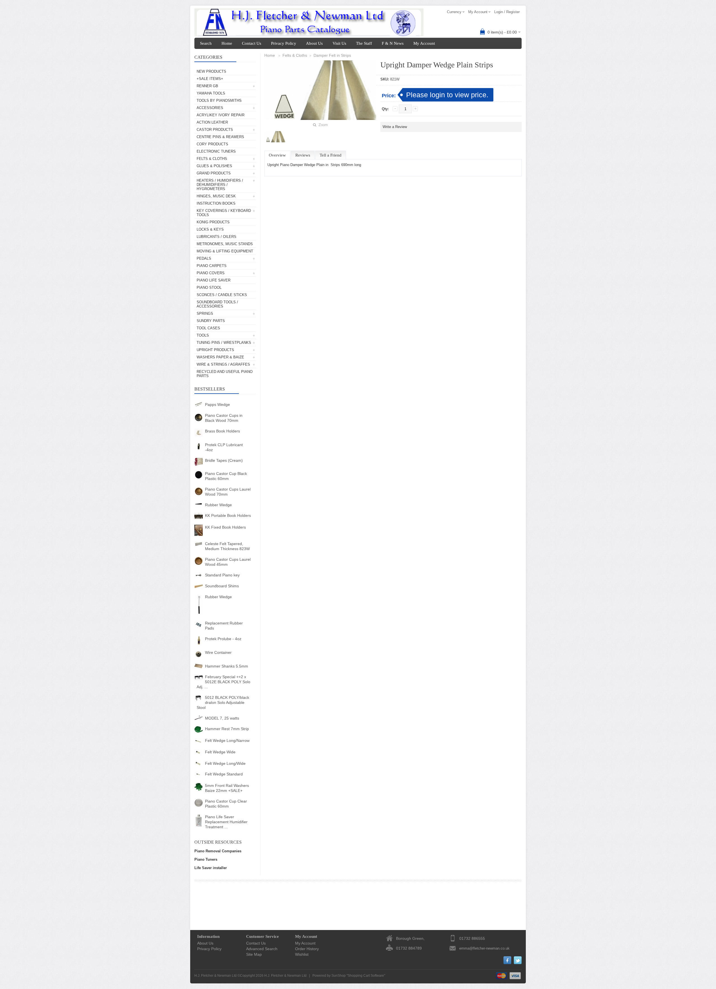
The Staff (364, 43)
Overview (277, 155)
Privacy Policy (283, 43)
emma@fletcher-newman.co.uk (484, 948)
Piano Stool (209, 287)
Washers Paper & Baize (220, 357)
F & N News (393, 43)
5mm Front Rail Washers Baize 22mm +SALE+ (227, 788)
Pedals (204, 258)
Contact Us (251, 43)
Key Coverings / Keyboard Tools (224, 213)
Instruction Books (216, 203)
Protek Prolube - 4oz (223, 639)
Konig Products (213, 222)
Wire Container (218, 652)
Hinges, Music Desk (216, 196)
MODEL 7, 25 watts (222, 718)
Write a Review (395, 127)
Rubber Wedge (218, 505)
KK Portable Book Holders (228, 515)
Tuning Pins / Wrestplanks (224, 342)
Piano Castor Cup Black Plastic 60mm (226, 476)
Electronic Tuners (216, 151)
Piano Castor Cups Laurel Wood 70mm (228, 491)
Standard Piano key (222, 575)
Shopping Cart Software (366, 976)
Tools (203, 335)
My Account (424, 43)
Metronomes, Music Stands (225, 244)
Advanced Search (261, 949)
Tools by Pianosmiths (219, 100)
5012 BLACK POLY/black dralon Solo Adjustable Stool (223, 702)
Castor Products (215, 129)
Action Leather (212, 122)
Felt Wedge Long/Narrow (227, 740)
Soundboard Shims (222, 586)
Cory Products (212, 144)
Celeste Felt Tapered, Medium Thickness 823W (227, 546)
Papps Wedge (217, 404)
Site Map (254, 954)
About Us (314, 43)
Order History (307, 949)
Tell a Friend (330, 155)
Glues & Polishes (214, 166)
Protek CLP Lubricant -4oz (224, 447)
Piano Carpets (212, 266)
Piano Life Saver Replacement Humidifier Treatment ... (226, 822)
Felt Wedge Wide (220, 752)
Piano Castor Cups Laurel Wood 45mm (228, 562)
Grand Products (214, 173)
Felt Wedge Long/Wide (225, 763)
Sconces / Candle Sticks (222, 295)
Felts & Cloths (212, 159)
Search (206, 43)
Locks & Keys (210, 229)
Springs (205, 313)
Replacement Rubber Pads (224, 625)
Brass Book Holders (222, 431)
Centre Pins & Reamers (220, 137)
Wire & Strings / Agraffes (223, 364)
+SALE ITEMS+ (210, 79)
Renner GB (207, 86)
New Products (211, 71)
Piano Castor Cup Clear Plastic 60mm (226, 803)
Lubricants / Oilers (216, 237)
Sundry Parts (211, 321)
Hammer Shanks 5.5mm (226, 666)
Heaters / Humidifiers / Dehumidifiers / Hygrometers (220, 184)
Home (227, 43)
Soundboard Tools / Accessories (217, 304)
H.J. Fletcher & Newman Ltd (285, 976)
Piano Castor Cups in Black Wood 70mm (223, 418)
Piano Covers (211, 273)
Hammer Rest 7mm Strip (227, 729)
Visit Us (339, 43)
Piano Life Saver (213, 280)
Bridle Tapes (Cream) (224, 460)
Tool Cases (208, 328)
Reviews (302, 155)
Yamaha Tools (211, 93)
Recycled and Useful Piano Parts (225, 374)
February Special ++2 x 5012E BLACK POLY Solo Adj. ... (223, 682)
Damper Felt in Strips (332, 55)
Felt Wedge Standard (224, 774)
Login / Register (507, 12)
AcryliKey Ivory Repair (220, 115)
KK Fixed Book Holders (225, 527)
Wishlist (301, 954)
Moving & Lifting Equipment (225, 251)
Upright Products (215, 350)
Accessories (210, 108)
